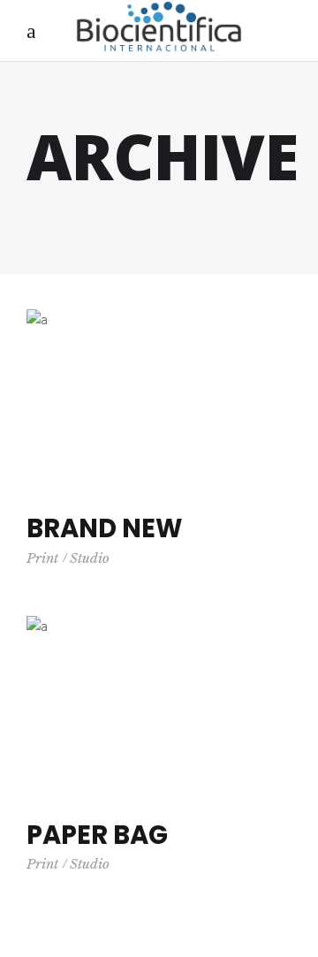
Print (42, 558)
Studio (90, 558)
